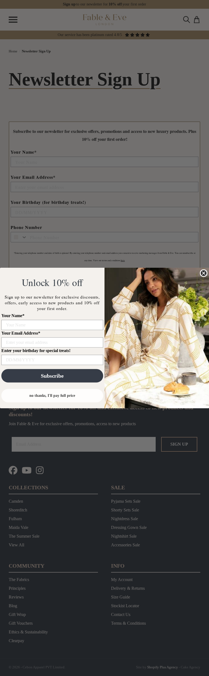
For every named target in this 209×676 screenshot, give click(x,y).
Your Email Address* (20, 333)
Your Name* (12, 315)
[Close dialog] (203, 273)
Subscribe (52, 376)
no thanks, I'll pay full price (52, 396)
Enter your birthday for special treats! (35, 350)
